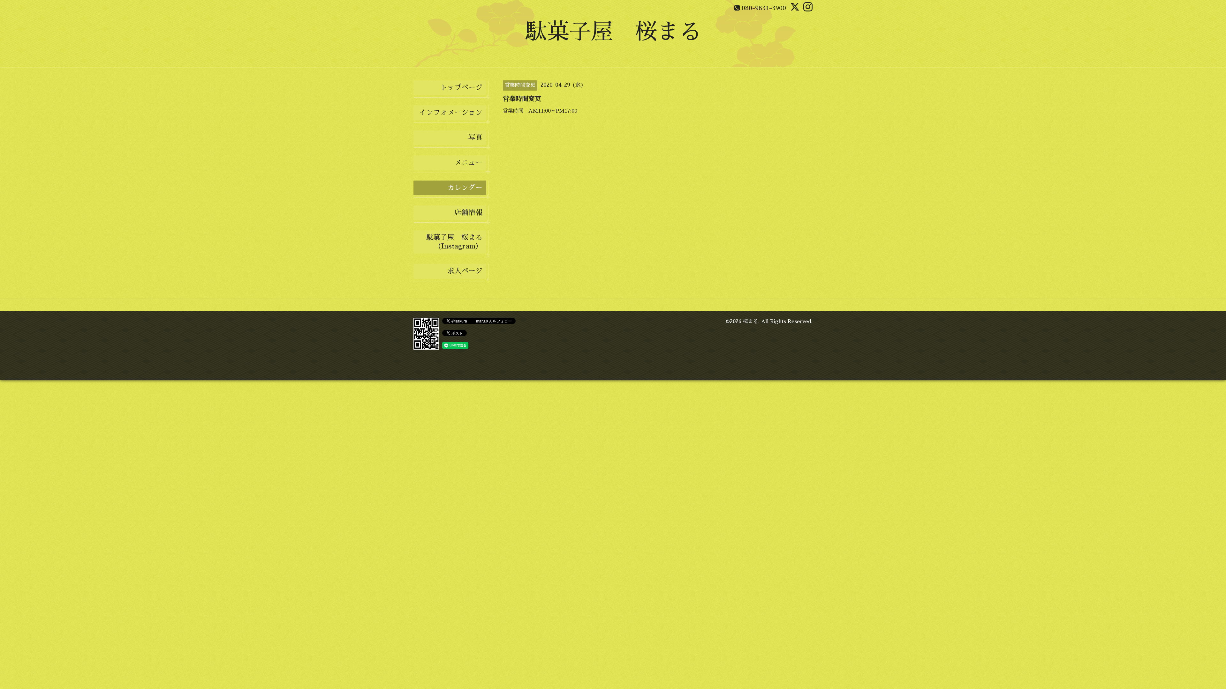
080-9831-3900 (764, 8)
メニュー (468, 162)
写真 (475, 137)
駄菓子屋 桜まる (613, 32)
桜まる (750, 321)
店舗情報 (468, 212)
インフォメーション (450, 112)
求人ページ (464, 271)
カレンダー (464, 187)
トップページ (461, 87)
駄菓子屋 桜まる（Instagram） (454, 241)
